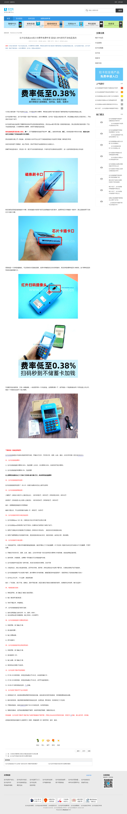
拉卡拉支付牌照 (29, 805)
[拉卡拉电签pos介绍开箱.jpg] (48, 416)
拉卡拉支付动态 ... (22, 779)
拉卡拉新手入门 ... (35, 779)
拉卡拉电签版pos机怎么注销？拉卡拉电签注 (107, 96)
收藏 (89, 751)
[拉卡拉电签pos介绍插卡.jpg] (48, 238)
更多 (122, 83)
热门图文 (100, 114)
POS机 (26, 112)
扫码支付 (80, 455)
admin (44, 41)
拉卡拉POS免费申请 (63, 805)
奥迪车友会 (84, 782)
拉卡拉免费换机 (75, 805)
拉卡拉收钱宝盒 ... (22, 782)
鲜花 (53, 745)
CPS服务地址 (47, 782)
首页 (8, 18)
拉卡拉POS (7, 782)
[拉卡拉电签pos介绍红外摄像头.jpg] (48, 296)
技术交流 (31, 18)
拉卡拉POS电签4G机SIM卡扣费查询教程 (21, 756)
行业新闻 (98, 43)
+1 (71, 715)
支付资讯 (19, 18)
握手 (48, 745)
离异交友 (19, 785)
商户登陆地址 (60, 782)
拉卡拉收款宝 (85, 779)
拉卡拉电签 (8, 455)
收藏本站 (12, 2)
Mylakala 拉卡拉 (14, 33)
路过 (37, 745)
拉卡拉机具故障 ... (61, 779)
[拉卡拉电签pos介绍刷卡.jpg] (48, 180)
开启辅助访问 (113, 1)
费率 (33, 112)
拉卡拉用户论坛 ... (9, 779)
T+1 (26, 685)
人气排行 (100, 84)
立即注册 (120, 2)
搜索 (120, 11)
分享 (83, 751)
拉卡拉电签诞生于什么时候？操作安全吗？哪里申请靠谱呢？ (22, 763)
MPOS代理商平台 (73, 782)
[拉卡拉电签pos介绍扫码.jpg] (48, 81)
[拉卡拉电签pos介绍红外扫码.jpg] (48, 351)
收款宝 (97, 58)
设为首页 (6, 2)
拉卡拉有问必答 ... (48, 779)
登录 (116, 2)
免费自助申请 (45, 18)
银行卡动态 (99, 38)
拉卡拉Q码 (33, 782)
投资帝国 (32, 785)
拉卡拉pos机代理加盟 (41, 805)
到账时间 (23, 705)
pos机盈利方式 (53, 805)
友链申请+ (89, 775)
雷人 (43, 745)
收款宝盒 (98, 63)
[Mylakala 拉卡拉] (9, 10)
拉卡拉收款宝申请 (86, 805)
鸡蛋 (58, 745)
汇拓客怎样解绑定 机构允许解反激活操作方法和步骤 (24, 754)
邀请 (78, 751)
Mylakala (65, 810)
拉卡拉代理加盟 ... (74, 779)
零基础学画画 (8, 785)
